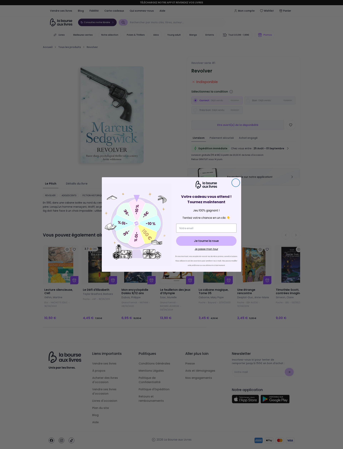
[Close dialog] (236, 183)
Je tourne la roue (206, 241)
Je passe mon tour (206, 249)
